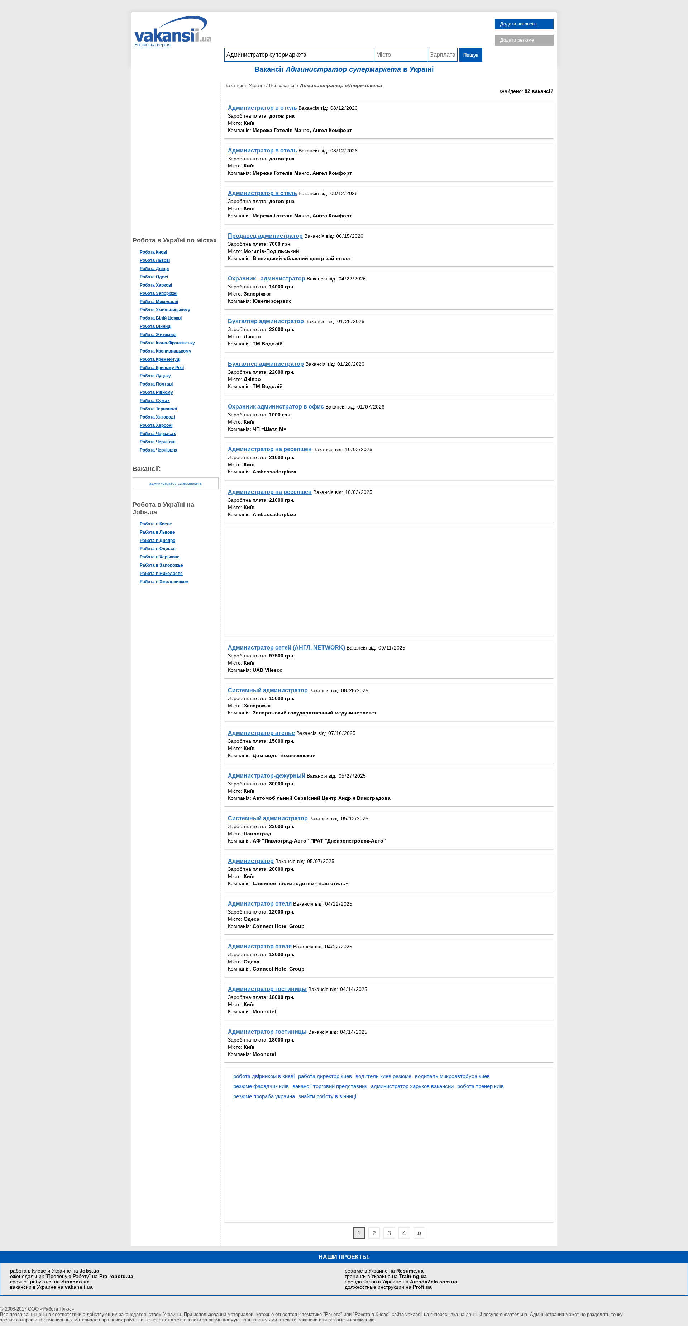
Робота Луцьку (155, 375)
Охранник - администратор (266, 278)
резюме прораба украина (264, 1096)
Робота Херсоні (156, 425)
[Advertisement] (353, 32)
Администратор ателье (261, 733)
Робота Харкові (156, 285)
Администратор (251, 861)
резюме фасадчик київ (261, 1086)
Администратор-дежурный (266, 776)
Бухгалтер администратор (266, 321)
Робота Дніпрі (154, 268)
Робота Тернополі (158, 408)
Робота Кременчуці (160, 359)
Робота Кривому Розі (162, 367)
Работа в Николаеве (161, 573)
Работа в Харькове (160, 557)
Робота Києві (153, 252)
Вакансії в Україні (244, 85)
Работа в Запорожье (161, 565)
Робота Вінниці (155, 326)
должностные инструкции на (388, 1287)
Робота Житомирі (158, 334)
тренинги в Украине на (386, 1276)
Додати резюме (517, 40)
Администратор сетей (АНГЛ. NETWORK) (286, 648)
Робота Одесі (154, 276)
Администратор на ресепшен (270, 449)
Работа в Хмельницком (164, 581)
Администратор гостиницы (267, 989)
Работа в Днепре (157, 540)
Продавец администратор (265, 236)
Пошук (470, 55)
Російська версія (152, 44)
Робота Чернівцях (158, 450)
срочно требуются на (50, 1281)
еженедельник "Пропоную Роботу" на (71, 1276)
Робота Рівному (156, 392)
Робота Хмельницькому (165, 309)
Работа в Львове (157, 532)
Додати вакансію (518, 24)
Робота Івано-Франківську (167, 342)
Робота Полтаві (156, 384)
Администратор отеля (260, 904)
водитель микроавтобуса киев (452, 1076)
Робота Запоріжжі (158, 293)
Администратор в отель (262, 108)
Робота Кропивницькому (165, 351)
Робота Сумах (155, 400)
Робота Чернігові (157, 441)
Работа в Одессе (158, 548)
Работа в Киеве (156, 524)
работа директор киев (325, 1076)
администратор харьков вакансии (412, 1086)
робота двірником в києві (264, 1076)
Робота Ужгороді (157, 417)
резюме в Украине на (384, 1271)
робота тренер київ (480, 1086)
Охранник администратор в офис (276, 407)
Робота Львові (155, 260)
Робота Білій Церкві (161, 318)
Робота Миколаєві (159, 301)
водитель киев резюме (383, 1076)
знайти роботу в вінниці (327, 1096)
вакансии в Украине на (51, 1287)
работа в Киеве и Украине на (54, 1271)
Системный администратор (268, 690)
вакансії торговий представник (329, 1086)
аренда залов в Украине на (401, 1281)
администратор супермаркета (175, 483)
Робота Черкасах (158, 433)
